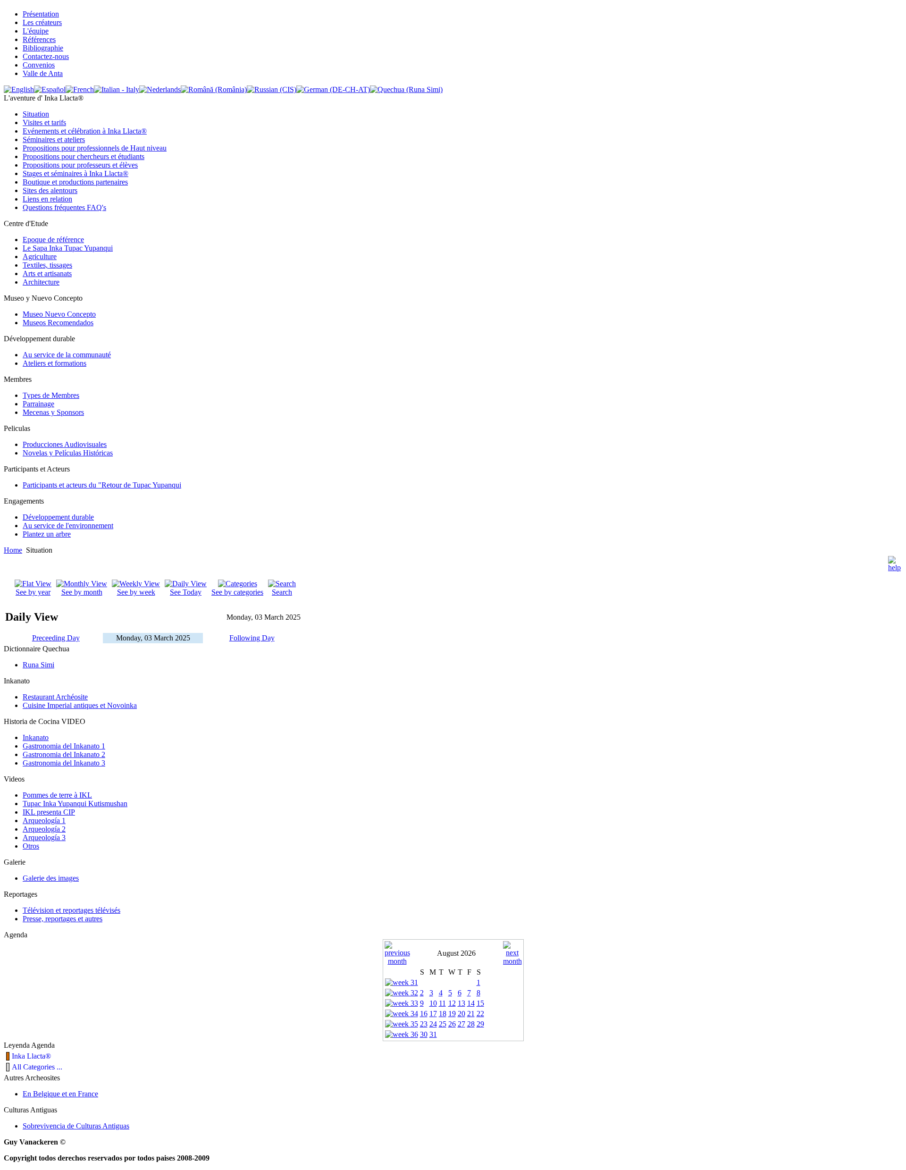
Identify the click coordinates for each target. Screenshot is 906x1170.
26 (452, 1024)
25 (442, 1024)
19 (452, 1014)
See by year (33, 592)
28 (471, 1024)
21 (471, 1014)
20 (461, 1014)
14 (471, 1003)
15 (480, 1003)
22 (480, 1014)
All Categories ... (37, 1067)
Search (282, 592)
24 (433, 1024)
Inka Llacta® (31, 1056)
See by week (136, 592)
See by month (81, 592)
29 (480, 1024)
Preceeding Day (56, 638)
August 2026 (456, 953)
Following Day (252, 638)
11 (442, 1003)
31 (433, 1034)
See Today (185, 592)
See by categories (237, 592)
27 (461, 1024)
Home (13, 550)
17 (433, 1014)
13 (461, 1003)
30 (424, 1034)
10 (433, 1003)
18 (442, 1014)
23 (424, 1024)
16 (424, 1014)
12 (452, 1003)
